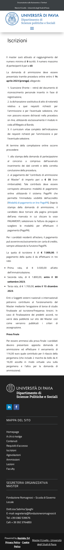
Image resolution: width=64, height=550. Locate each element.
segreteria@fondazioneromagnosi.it (35, 513)
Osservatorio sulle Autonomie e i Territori (32, 2)
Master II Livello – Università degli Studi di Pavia (32, 8)
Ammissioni (13, 459)
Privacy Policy (12, 542)
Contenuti (11, 441)
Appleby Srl (23, 538)
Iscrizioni (11, 450)
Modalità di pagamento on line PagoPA (28, 202)
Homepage (12, 432)
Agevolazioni (13, 455)
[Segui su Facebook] (16, 407)
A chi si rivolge (14, 436)
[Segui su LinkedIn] (9, 407)
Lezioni (10, 464)
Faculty (10, 469)
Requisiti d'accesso (17, 446)
